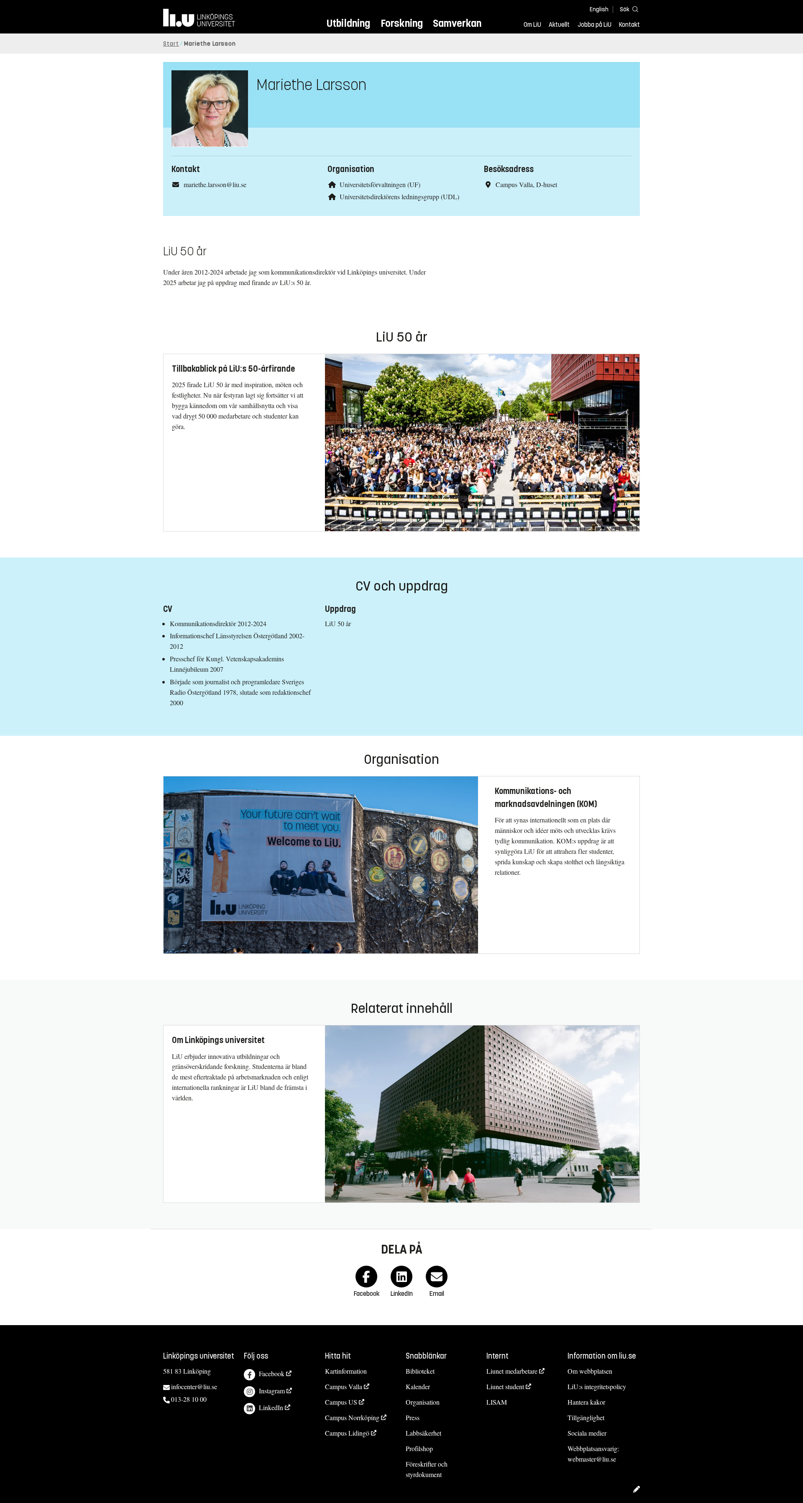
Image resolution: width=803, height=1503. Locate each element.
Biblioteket (420, 1371)
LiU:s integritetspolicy (597, 1386)
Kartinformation (346, 1371)
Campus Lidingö (347, 1432)
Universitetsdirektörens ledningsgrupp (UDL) (399, 196)
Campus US (341, 1402)
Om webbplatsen (590, 1371)
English (599, 9)
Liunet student (505, 1386)
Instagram (272, 1390)
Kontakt (629, 24)
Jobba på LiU (594, 24)
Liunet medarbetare (511, 1371)
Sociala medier (587, 1432)
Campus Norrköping (352, 1417)
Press (412, 1417)
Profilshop (419, 1448)
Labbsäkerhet (423, 1432)
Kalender (418, 1386)
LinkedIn (271, 1407)
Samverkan (457, 23)
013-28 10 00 (189, 1399)
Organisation (423, 1402)
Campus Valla (343, 1386)
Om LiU (532, 24)
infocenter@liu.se (194, 1386)
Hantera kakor (586, 1402)
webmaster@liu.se (592, 1458)
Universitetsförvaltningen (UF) (380, 184)
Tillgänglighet (586, 1417)
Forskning (402, 23)
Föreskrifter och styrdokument (427, 1469)
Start (171, 43)
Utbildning (348, 23)
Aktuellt (559, 24)
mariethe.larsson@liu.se (215, 184)
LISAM (496, 1402)
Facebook (271, 1373)
